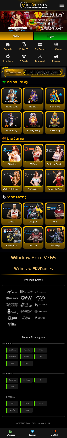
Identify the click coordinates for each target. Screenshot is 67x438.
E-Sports (24, 61)
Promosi (56, 61)
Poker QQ (23, 49)
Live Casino (56, 49)
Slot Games (40, 49)
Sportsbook (7, 61)
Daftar (16, 36)
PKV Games (26, 423)
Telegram (33, 435)
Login (50, 36)
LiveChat (54, 435)
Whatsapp (11, 435)
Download (40, 61)
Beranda (8, 49)
